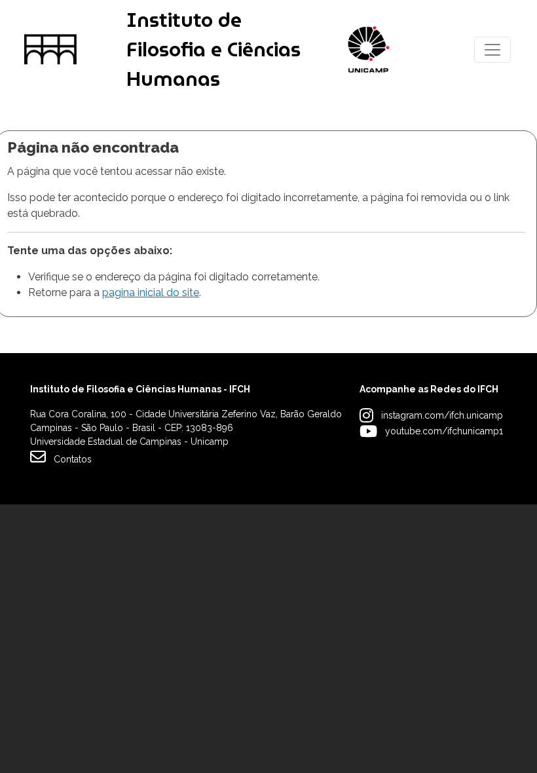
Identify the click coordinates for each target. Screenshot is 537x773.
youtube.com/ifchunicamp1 (444, 431)
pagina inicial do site (150, 292)
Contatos (73, 459)
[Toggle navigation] (492, 50)
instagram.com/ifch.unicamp (442, 415)
